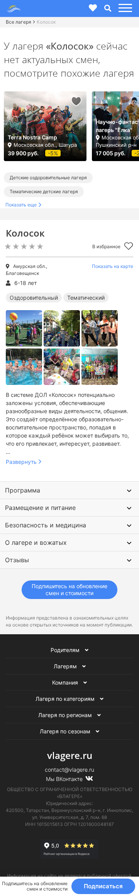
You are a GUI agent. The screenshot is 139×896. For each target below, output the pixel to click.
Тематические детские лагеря (44, 191)
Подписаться (103, 886)
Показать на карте (112, 266)
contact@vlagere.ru (69, 769)
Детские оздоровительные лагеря (48, 177)
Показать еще (21, 205)
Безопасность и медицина (45, 525)
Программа (22, 490)
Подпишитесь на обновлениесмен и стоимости (69, 589)
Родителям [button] (66, 650)
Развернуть (21, 461)
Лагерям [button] (66, 666)
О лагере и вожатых (36, 542)
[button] (124, 8)
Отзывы (17, 560)
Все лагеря (18, 22)
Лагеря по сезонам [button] (66, 731)
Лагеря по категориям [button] (66, 698)
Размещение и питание (40, 508)
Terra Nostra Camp (32, 137)
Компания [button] (66, 682)
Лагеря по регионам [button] (65, 715)
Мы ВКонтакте (65, 779)
